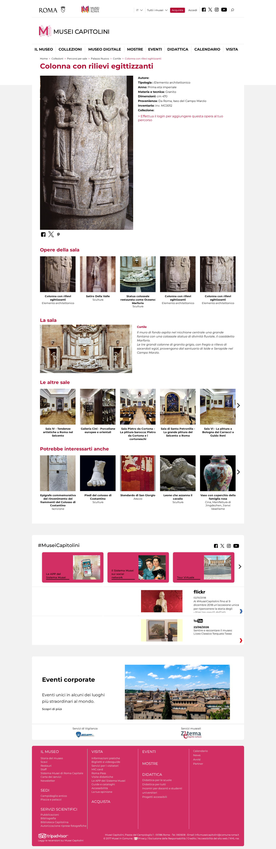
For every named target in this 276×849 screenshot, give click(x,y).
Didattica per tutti (154, 784)
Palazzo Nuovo (100, 58)
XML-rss (234, 838)
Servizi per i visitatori (105, 765)
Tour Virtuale (185, 577)
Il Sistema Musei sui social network (123, 574)
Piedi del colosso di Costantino (98, 497)
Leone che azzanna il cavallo (177, 497)
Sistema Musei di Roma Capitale (62, 773)
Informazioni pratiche (106, 758)
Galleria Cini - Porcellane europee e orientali (98, 430)
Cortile (117, 58)
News (196, 755)
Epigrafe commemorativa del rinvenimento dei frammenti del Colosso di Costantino (58, 500)
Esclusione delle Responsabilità (167, 838)
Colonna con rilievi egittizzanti (58, 298)
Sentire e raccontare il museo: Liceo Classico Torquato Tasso (213, 632)
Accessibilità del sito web (213, 838)
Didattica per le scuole (157, 780)
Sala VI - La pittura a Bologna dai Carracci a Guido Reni (218, 432)
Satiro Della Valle (98, 296)
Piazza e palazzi (51, 799)
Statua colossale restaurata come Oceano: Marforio (138, 300)
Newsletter (48, 780)
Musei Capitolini (81, 31)
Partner (198, 763)
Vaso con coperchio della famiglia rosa (218, 497)
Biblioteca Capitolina (54, 822)
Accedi (192, 10)
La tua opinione (102, 791)
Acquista (177, 10)
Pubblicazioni (50, 814)
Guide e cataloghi (103, 784)
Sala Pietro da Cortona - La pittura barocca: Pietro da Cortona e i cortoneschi (138, 434)
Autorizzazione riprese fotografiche (63, 825)
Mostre (135, 49)
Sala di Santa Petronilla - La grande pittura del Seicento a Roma (178, 432)
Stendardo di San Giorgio (137, 495)
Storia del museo (52, 758)
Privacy (142, 838)
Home (44, 58)
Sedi (45, 790)
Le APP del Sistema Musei (56, 575)
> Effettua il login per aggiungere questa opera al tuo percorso (180, 118)
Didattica (177, 49)
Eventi (155, 49)
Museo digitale (104, 49)
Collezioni (70, 49)
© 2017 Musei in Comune (117, 838)
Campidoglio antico (54, 795)
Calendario (207, 49)
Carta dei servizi (51, 776)
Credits (192, 838)
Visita (232, 49)
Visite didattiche (102, 776)
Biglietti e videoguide (106, 761)
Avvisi (197, 759)
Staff (43, 769)
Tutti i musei (155, 10)
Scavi (44, 761)
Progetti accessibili (154, 796)
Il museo (44, 49)
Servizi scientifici (59, 809)
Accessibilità (100, 788)
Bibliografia (48, 818)
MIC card (97, 769)
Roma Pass (99, 773)
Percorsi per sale (77, 58)
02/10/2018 (216, 605)
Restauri (46, 765)
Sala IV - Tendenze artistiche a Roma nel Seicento (58, 432)
